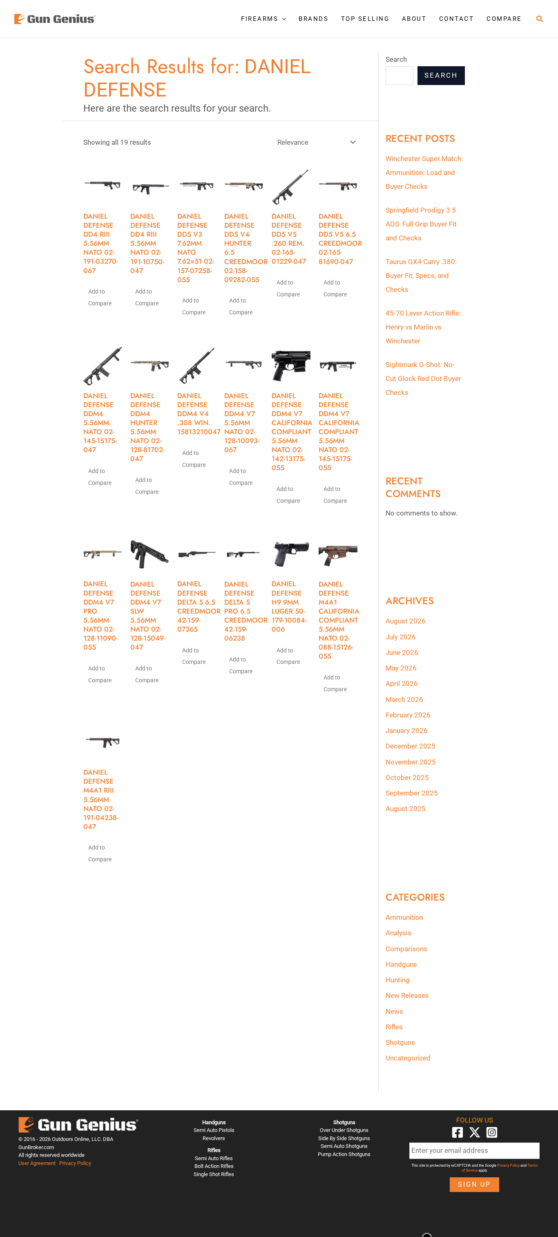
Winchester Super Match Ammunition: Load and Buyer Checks (423, 172)
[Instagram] (492, 1132)
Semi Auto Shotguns (344, 1146)
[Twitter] (475, 1132)
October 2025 (407, 777)
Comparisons (406, 949)
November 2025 (411, 762)
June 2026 (402, 652)
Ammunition (404, 917)
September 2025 (412, 793)
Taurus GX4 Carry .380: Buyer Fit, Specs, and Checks (421, 276)
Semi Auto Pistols (214, 1130)
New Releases (407, 995)
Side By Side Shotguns (344, 1138)
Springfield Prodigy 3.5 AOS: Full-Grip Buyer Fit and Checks (421, 224)
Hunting (398, 980)
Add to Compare (100, 297)
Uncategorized (408, 1058)
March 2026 (404, 699)
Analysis (398, 933)
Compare (504, 18)
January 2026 (407, 730)
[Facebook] (457, 1132)
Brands (313, 18)
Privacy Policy (75, 1163)
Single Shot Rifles (214, 1174)
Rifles (394, 1027)
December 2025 (410, 746)
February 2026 (408, 715)
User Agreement (37, 1163)
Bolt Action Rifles (214, 1166)
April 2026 (402, 683)
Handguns (401, 964)
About (414, 18)
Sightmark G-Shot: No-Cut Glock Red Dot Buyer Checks (423, 379)
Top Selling (365, 18)
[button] (282, 19)
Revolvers (214, 1138)
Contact (456, 18)
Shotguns (400, 1042)
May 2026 (401, 668)
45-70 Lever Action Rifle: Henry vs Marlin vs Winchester (423, 327)
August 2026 (406, 621)
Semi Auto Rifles (214, 1158)
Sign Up (474, 1184)
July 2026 (401, 637)
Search (396, 59)
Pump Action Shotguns (344, 1154)
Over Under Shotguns (344, 1130)
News (394, 1011)
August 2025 (406, 808)
